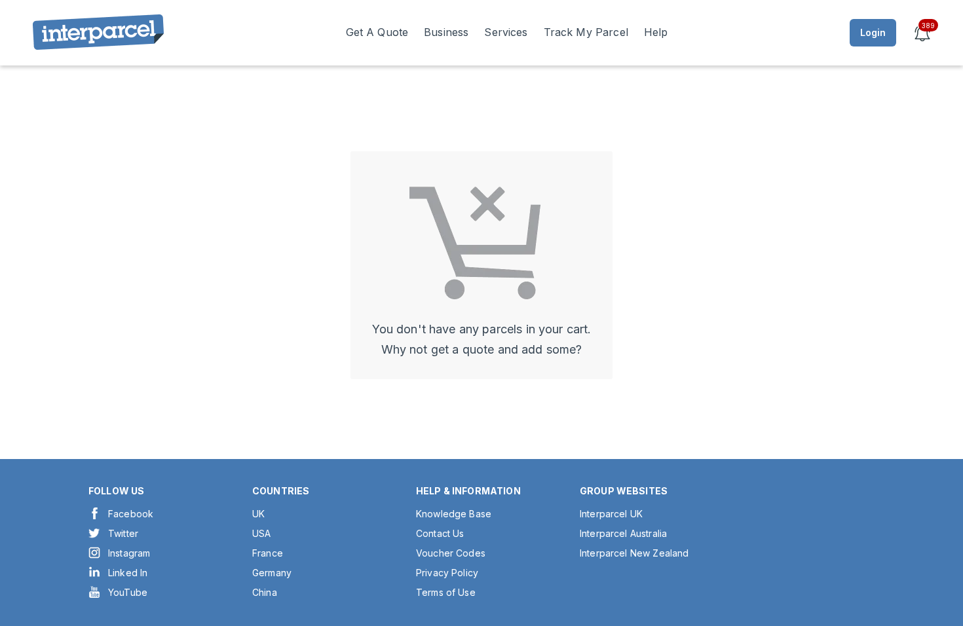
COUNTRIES (280, 490)
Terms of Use (446, 592)
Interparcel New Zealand (634, 553)
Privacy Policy (447, 572)
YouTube (127, 592)
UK (258, 513)
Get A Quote (377, 32)
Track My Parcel (586, 32)
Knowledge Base (453, 513)
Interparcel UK (611, 513)
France (267, 553)
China (264, 592)
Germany (272, 572)
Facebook (130, 513)
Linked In (127, 572)
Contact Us (440, 533)
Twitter (123, 533)
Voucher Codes (450, 553)
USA (261, 533)
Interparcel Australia (623, 533)
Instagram (129, 553)
